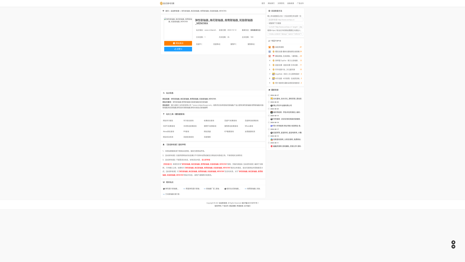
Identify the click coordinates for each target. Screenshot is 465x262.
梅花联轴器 (203, 102)
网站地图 (232, 206)
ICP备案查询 (229, 131)
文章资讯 (281, 3)
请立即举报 (206, 160)
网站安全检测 (168, 137)
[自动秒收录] (167, 3)
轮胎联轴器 (194, 102)
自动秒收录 (175, 11)
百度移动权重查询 (251, 121)
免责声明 (218, 206)
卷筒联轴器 (186, 102)
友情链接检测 (250, 131)
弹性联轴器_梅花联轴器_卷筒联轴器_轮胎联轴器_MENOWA (193, 99)
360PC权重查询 (169, 126)
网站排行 (271, 3)
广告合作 (300, 3)
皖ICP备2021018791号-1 (250, 203)
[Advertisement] (213, 72)
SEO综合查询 (188, 121)
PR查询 (186, 131)
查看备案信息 (255, 30)
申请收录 (240, 206)
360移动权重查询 (190, 126)
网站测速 (207, 131)
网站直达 (179, 43)
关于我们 (247, 206)
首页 (263, 3)
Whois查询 (249, 126)
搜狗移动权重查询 (231, 126)
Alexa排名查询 (168, 131)
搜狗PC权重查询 (210, 126)
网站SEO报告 (168, 121)
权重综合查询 (209, 121)
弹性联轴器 (177, 102)
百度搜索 (207, 137)
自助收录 (290, 3)
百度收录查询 (188, 137)
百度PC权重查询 (230, 121)
